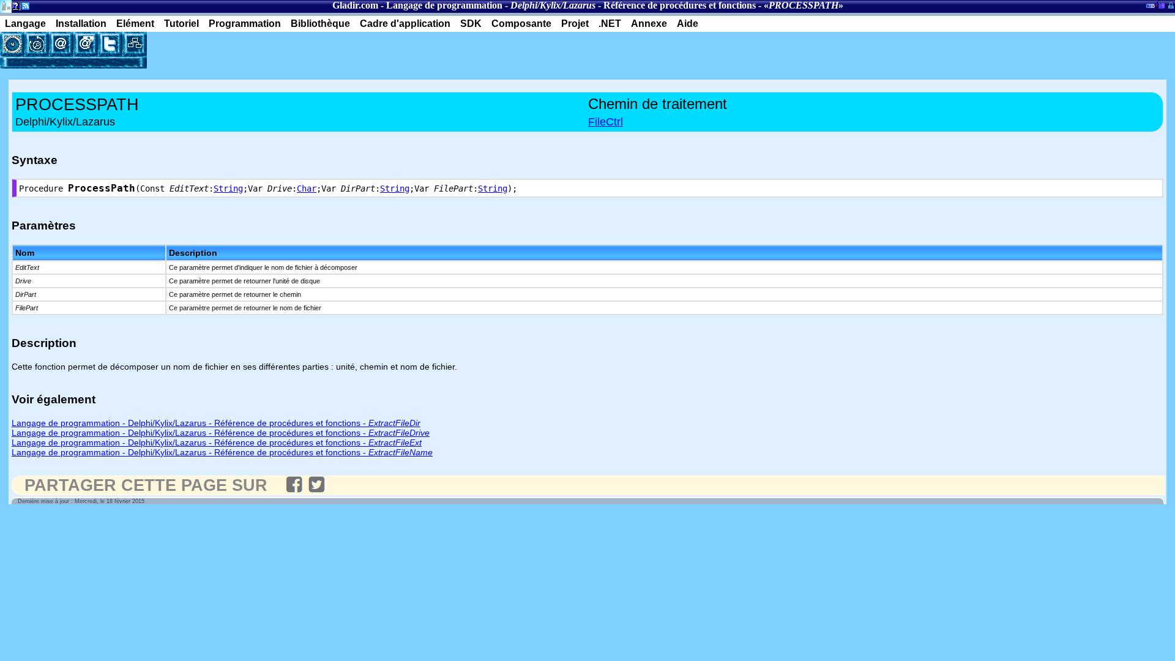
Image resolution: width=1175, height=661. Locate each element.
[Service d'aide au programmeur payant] (85, 44)
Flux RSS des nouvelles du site (23, 8)
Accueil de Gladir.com (6, 5)
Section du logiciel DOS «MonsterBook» (1150, 8)
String (228, 188)
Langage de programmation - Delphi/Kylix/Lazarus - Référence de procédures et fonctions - (216, 423)
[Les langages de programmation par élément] (12, 44)
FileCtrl (605, 122)
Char (306, 188)
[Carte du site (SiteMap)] (134, 44)
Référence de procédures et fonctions (679, 5)
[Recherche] (36, 44)
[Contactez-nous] (61, 44)
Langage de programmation (444, 5)
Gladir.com (355, 5)
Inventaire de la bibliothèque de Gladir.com (1160, 4)
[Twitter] (110, 44)
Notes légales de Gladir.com (13, 8)
